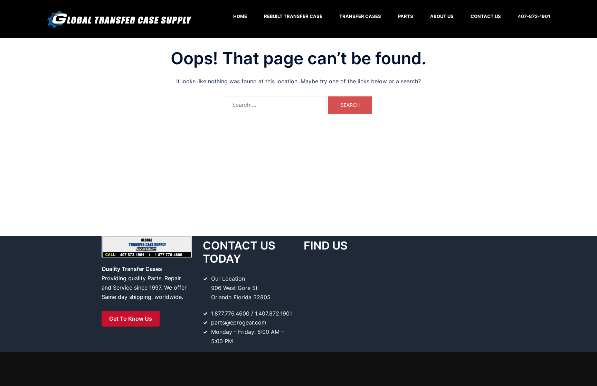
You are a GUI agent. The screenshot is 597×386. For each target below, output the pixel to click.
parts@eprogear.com (238, 322)
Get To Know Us (130, 318)
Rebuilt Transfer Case (293, 16)
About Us (442, 16)
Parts (405, 16)
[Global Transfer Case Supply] (119, 18)
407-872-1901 (534, 16)
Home (240, 16)
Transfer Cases (360, 16)
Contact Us (486, 16)
